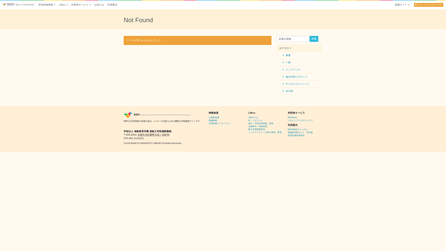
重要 (288, 55)
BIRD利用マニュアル (297, 129)
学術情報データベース (219, 123)
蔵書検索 (213, 120)
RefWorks (292, 117)
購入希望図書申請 (256, 129)
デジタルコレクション (298, 83)
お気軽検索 (214, 117)
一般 (288, 62)
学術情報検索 (46, 4)
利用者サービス (80, 4)
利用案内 (112, 4)
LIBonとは (253, 117)
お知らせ (99, 4)
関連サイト (401, 4)
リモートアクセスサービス (429, 5)
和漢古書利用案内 (296, 135)
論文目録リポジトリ (297, 76)
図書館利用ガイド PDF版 (300, 132)
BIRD (20, 4)
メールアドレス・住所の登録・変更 (265, 132)
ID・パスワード (255, 120)
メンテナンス (293, 69)
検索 (314, 38)
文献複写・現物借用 (257, 126)
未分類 (289, 91)
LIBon (62, 4)
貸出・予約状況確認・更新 (260, 123)
